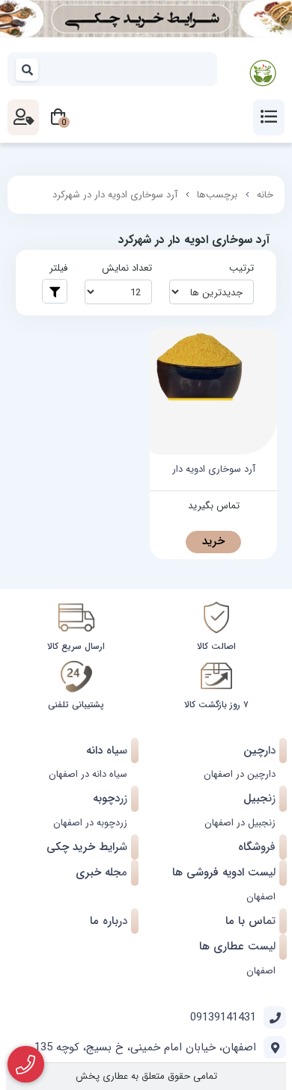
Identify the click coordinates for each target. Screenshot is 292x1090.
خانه (265, 195)
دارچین (259, 751)
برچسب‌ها (217, 195)
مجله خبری (101, 872)
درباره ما (108, 921)
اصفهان (261, 897)
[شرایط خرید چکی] (146, 18)
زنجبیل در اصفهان (240, 823)
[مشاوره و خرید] (25, 1064)
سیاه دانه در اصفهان (88, 774)
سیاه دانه (106, 751)
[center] (27, 69)
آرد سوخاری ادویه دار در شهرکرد (114, 195)
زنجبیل (259, 798)
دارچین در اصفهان (240, 774)
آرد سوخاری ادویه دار (213, 469)
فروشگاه (257, 847)
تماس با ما (250, 921)
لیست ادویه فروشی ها (224, 872)
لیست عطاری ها (237, 946)
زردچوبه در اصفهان (90, 823)
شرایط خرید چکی (86, 847)
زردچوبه (110, 798)
